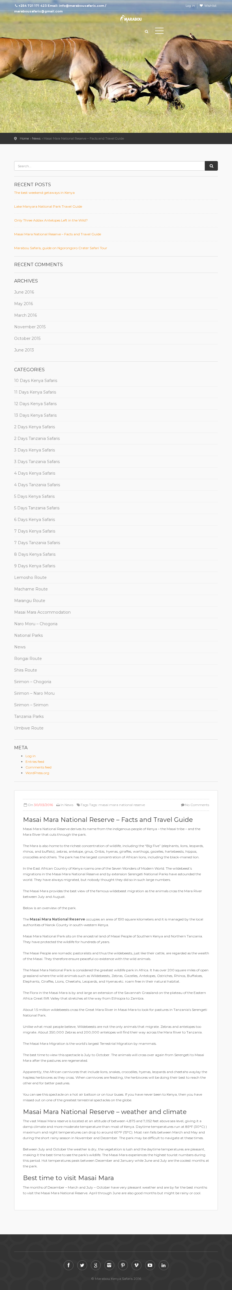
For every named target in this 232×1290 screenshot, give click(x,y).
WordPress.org (37, 773)
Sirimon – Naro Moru (34, 693)
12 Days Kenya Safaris (35, 403)
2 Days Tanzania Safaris (37, 438)
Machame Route (31, 589)
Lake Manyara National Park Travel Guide (48, 206)
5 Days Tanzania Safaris (36, 508)
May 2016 (23, 303)
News (36, 138)
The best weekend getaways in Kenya (44, 192)
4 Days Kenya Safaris (34, 473)
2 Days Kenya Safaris (34, 426)
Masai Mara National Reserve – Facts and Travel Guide (57, 234)
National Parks (28, 635)
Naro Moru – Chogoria (35, 623)
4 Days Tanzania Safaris (37, 484)
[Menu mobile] (159, 32)
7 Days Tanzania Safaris (37, 542)
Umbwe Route (29, 728)
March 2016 (25, 315)
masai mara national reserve (121, 805)
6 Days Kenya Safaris (34, 519)
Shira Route (25, 670)
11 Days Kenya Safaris (35, 392)
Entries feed (34, 761)
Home (24, 138)
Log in (190, 6)
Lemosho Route (30, 577)
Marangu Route (29, 600)
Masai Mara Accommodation (42, 612)
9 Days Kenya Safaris (34, 565)
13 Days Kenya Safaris (35, 415)
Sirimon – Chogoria (32, 681)
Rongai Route (28, 658)
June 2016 (24, 292)
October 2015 (27, 338)
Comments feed (38, 767)
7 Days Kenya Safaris (34, 531)
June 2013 (24, 350)
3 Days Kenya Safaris (34, 450)
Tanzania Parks (29, 716)
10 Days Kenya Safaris (35, 380)
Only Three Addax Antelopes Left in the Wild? (51, 220)
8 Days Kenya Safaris (34, 554)
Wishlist (210, 6)
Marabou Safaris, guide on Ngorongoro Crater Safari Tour (60, 248)
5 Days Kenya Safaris (34, 496)
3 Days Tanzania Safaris (37, 461)
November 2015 (30, 326)
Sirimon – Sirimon (31, 704)
